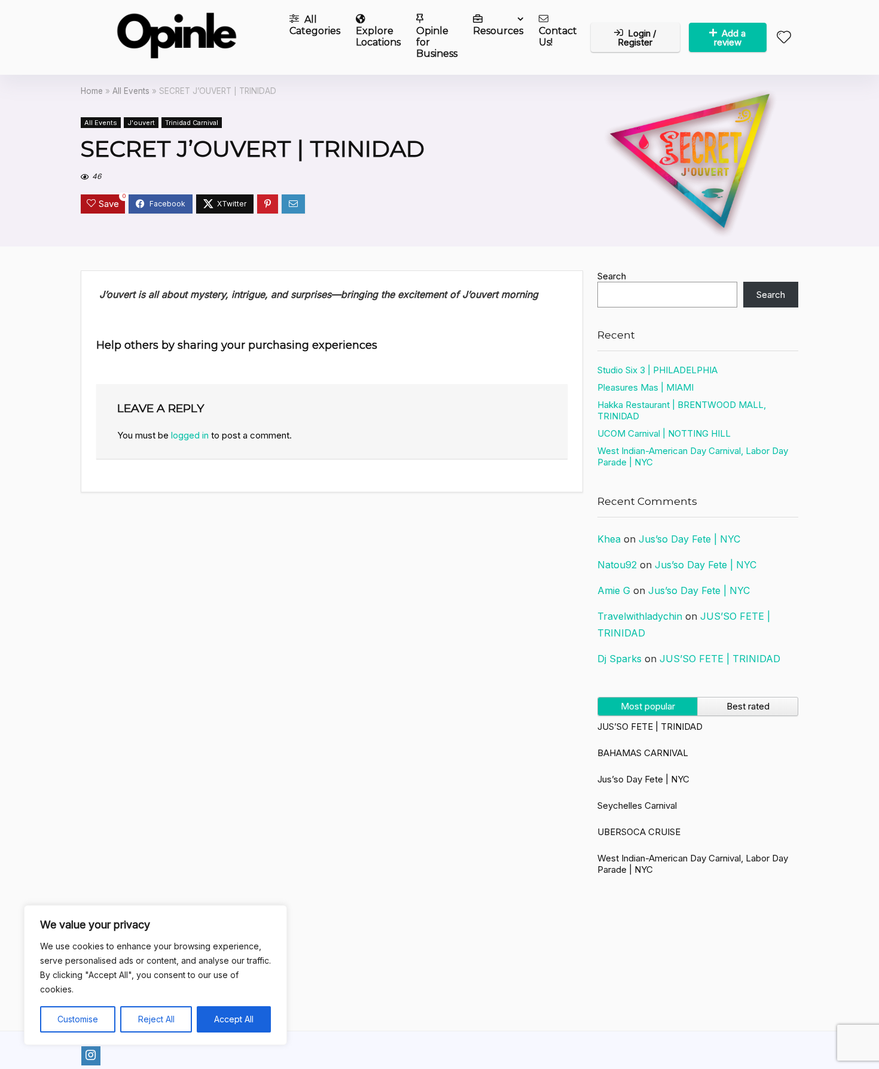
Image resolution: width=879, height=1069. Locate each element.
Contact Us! (558, 36)
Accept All (234, 1019)
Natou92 (617, 565)
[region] (155, 975)
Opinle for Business (436, 42)
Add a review (730, 38)
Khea (609, 539)
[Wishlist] (784, 38)
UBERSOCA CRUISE (638, 831)
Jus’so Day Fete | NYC (689, 539)
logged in (190, 435)
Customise (77, 1019)
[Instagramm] (90, 1055)
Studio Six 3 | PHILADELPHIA (657, 370)
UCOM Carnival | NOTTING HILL (664, 433)
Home (92, 91)
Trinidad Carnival (191, 122)
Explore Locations (378, 36)
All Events (130, 91)
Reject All (156, 1019)
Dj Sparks (619, 659)
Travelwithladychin (639, 616)
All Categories (314, 25)
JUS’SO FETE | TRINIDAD (720, 659)
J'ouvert (141, 122)
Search (611, 276)
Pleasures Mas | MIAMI (645, 387)
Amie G (613, 590)
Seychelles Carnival (637, 805)
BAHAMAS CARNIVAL (642, 753)
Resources (498, 30)
